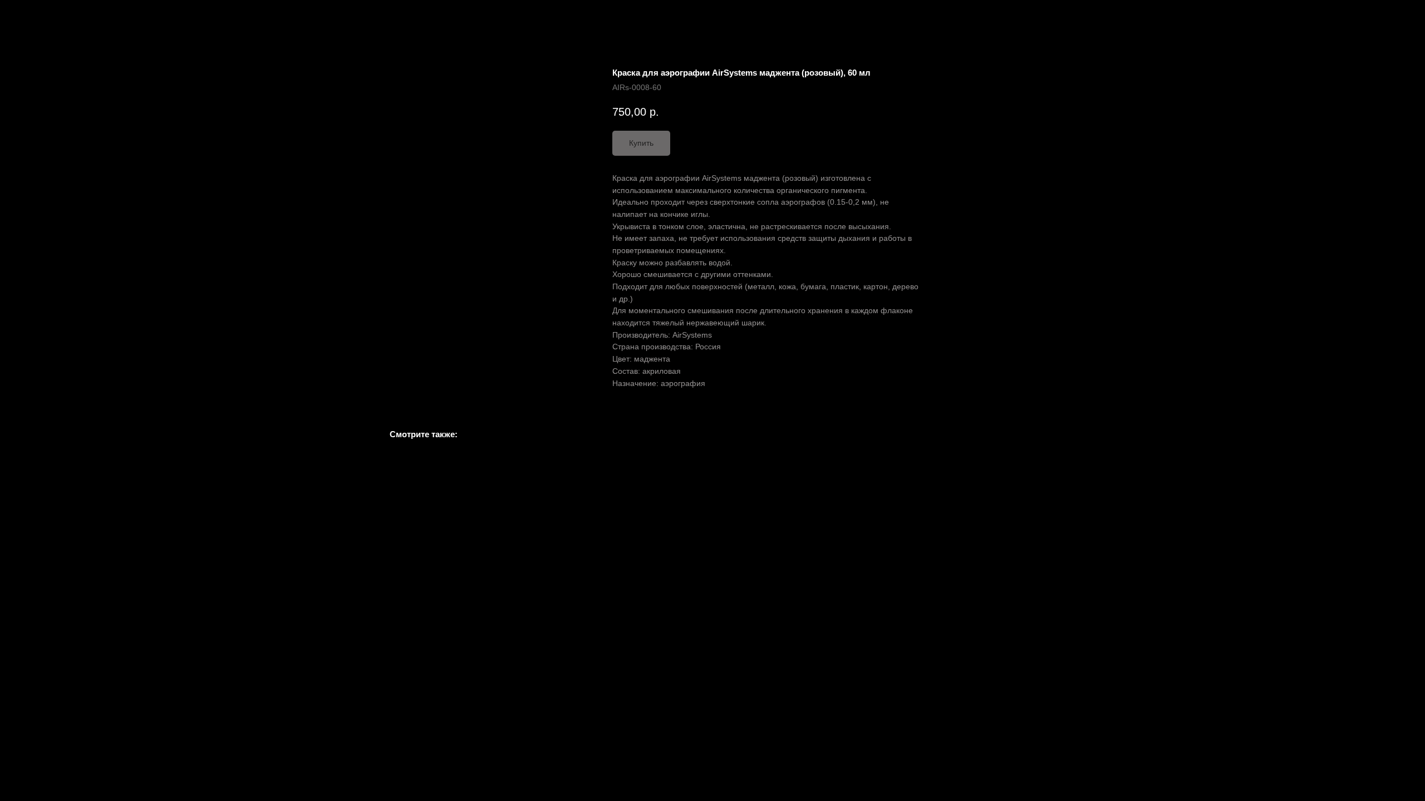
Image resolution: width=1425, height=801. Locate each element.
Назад (32, 16)
